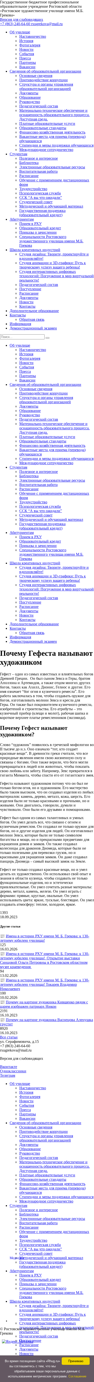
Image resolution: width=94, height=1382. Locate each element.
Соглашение (77, 1376)
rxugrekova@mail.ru (47, 24)
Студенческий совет (36, 202)
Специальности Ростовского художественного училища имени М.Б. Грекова (51, 241)
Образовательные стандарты (42, 128)
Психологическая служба (40, 193)
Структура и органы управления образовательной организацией (46, 86)
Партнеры (27, 62)
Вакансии (27, 67)
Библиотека (29, 163)
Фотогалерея (29, 45)
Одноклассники (13, 1071)
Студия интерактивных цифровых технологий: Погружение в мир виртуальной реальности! (56, 275)
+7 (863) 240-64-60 (15, 24)
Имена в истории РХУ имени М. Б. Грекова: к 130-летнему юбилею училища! (44, 938)
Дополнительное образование (34, 311)
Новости (26, 49)
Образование (30, 97)
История (26, 41)
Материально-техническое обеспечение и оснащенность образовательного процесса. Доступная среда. (54, 114)
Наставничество (32, 36)
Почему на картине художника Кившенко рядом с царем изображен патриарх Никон (44, 1004)
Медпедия (17, 1258)
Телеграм (7, 1075)
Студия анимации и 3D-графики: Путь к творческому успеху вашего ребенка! (52, 265)
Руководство (29, 102)
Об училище (20, 32)
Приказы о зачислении (38, 232)
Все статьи (9, 1037)
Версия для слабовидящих (21, 19)
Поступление (30, 289)
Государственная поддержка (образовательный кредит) (42, 213)
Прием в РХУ (30, 224)
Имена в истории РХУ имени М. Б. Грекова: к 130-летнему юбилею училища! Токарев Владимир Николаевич (44, 984)
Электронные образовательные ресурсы (52, 167)
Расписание (29, 176)
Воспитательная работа (38, 171)
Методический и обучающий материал (51, 206)
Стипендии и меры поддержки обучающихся (56, 145)
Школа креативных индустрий (35, 250)
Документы (28, 93)
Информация (20, 324)
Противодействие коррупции (43, 80)
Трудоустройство (33, 189)
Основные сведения (35, 76)
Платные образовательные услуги (47, 123)
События (26, 54)
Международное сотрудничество (46, 150)
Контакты (27, 306)
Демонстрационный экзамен (33, 328)
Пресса (25, 58)
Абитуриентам (22, 219)
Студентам (18, 154)
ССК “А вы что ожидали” (40, 197)
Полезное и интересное (38, 158)
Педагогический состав (38, 106)
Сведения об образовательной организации (45, 71)
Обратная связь (31, 319)
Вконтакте (8, 1067)
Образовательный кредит (40, 228)
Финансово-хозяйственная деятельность (52, 132)
